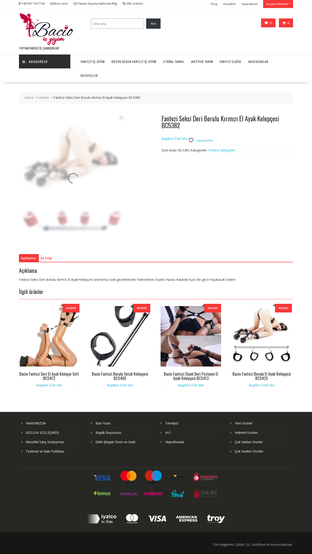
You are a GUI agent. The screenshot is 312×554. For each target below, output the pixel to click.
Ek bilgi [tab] (46, 258)
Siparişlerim (249, 4)
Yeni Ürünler (244, 423)
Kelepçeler (89, 75)
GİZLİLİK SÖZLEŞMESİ (42, 432)
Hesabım (229, 4)
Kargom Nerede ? (278, 4)
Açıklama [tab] (28, 258)
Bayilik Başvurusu (108, 432)
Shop (214, 4)
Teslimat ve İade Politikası (45, 451)
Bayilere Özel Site (174, 138)
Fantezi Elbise (230, 61)
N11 (168, 432)
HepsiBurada (174, 442)
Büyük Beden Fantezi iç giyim (133, 61)
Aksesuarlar (258, 61)
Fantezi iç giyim (93, 61)
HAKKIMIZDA (36, 423)
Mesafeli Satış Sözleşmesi (45, 442)
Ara (153, 23)
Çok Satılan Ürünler (249, 442)
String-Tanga (173, 61)
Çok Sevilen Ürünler (249, 451)
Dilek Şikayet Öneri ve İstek (115, 442)
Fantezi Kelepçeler (221, 150)
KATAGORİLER (38, 61)
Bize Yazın (103, 423)
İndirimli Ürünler (246, 432)
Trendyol (171, 423)
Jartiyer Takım (202, 61)
